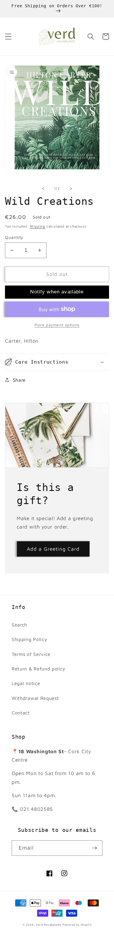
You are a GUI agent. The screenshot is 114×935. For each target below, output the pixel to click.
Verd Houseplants (48, 924)
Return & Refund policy (38, 668)
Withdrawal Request (35, 698)
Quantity (14, 237)
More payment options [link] (57, 325)
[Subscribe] (94, 848)
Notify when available (57, 292)
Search (19, 624)
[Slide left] (43, 188)
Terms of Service (31, 654)
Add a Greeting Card (53, 549)
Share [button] (19, 380)
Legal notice (26, 683)
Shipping (37, 226)
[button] (8, 36)
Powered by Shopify (77, 924)
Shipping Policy (29, 639)
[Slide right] (70, 188)
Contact (21, 712)
